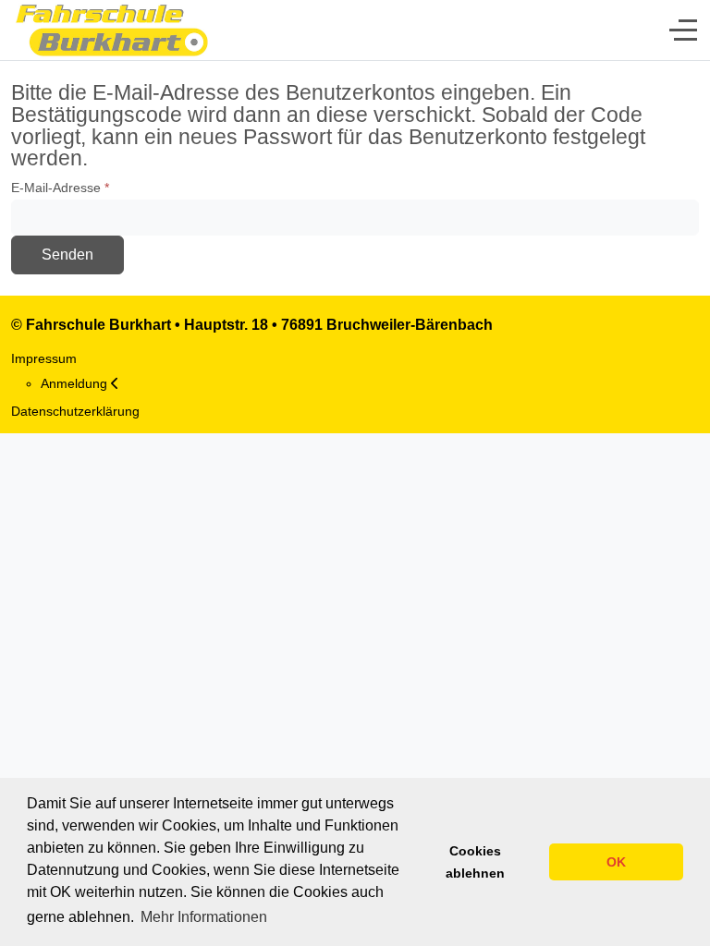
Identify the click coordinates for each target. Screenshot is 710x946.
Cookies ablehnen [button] (475, 861)
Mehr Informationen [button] (204, 917)
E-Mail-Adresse (60, 187)
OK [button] (616, 862)
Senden (67, 254)
